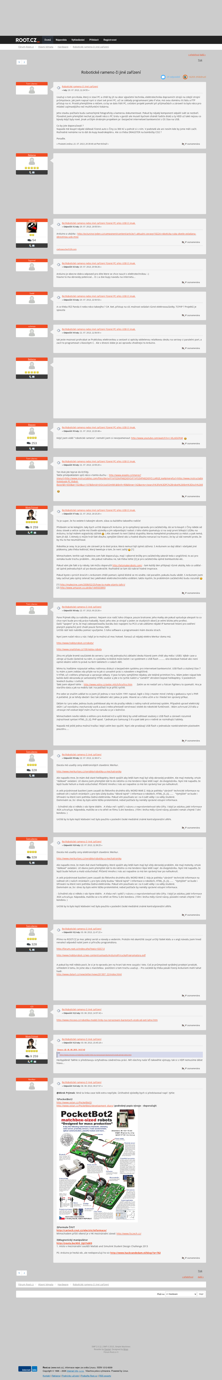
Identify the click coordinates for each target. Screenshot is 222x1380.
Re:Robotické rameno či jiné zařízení (81, 606)
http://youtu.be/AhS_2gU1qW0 (74, 1243)
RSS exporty (105, 1375)
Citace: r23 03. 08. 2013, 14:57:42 (71, 1050)
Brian (126, 1349)
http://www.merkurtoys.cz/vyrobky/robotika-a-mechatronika (89, 771)
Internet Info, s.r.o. (75, 1370)
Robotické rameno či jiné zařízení (80, 86)
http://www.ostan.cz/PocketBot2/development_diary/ (85, 1105)
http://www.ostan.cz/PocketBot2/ (74, 1102)
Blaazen (31, 424)
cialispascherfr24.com (67, 249)
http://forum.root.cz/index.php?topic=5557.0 (81, 948)
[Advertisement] (111, 16)
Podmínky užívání (70, 1375)
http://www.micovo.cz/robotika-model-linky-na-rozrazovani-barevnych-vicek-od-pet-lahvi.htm (107, 1019)
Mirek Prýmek (32, 507)
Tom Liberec (31, 751)
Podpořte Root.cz (89, 1375)
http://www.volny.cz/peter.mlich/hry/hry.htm (108, 684)
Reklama (32, 155)
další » (203, 54)
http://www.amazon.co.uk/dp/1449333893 (82, 587)
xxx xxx (32, 220)
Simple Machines (122, 1347)
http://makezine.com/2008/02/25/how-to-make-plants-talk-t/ (92, 584)
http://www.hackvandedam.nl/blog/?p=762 (135, 1252)
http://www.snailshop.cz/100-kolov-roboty (79, 649)
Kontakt (46, 1375)
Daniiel (107, 1349)
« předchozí (193, 54)
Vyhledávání (78, 40)
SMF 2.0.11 (97, 1347)
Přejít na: (161, 1294)
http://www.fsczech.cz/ (129, 1233)
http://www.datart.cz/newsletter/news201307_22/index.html (89, 974)
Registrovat (110, 40)
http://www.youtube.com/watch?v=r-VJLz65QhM (157, 438)
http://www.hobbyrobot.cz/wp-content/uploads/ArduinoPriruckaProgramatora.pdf (101, 955)
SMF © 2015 (108, 1347)
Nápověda (61, 40)
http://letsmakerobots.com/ (127, 565)
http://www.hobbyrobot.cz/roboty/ (75, 642)
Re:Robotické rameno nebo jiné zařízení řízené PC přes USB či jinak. (99, 223)
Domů (48, 40)
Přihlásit (94, 40)
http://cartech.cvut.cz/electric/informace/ (82, 1230)
